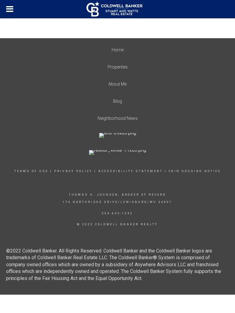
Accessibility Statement (130, 171)
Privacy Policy (73, 171)
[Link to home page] (118, 9)
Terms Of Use (31, 171)
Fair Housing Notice (195, 171)
